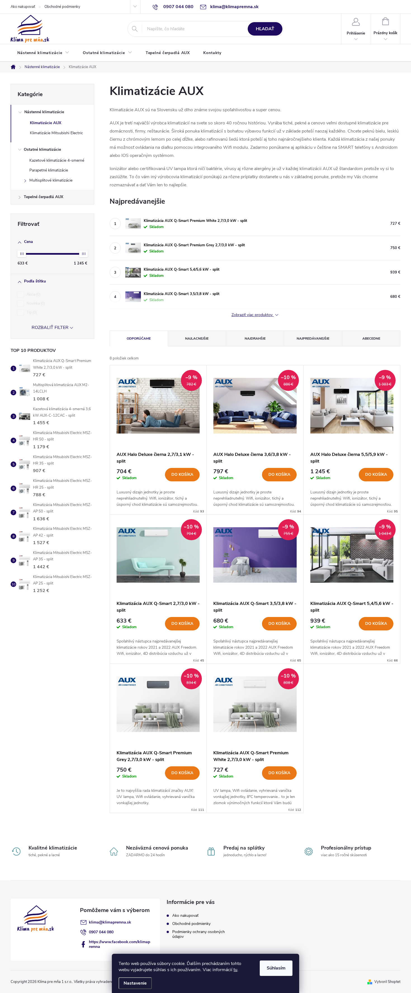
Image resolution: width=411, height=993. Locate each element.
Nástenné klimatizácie (44, 112)
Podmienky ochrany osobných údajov (198, 934)
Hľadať (265, 29)
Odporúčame (139, 338)
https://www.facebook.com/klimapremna (119, 944)
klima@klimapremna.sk (110, 922)
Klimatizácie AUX (45, 123)
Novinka (35, 303)
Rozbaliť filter (50, 327)
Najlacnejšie (197, 338)
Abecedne (371, 338)
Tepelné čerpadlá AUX (43, 196)
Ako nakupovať (23, 6)
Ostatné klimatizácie (42, 149)
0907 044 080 (101, 932)
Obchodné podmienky (62, 6)
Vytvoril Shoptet (387, 981)
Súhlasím (276, 968)
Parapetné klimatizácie (48, 170)
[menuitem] (43, 53)
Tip (31, 312)
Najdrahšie (255, 338)
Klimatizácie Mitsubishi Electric (56, 133)
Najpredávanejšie (313, 338)
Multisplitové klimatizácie (50, 180)
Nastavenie (135, 983)
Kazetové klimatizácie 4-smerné (56, 160)
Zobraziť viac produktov (253, 315)
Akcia (33, 294)
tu (235, 970)
